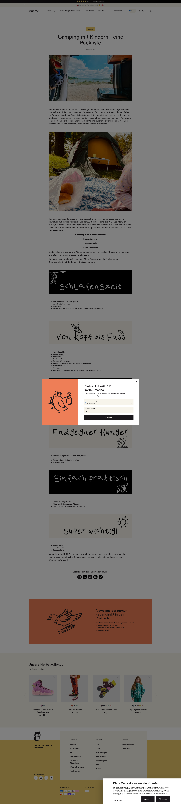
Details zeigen (117, 800)
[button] (108, 402)
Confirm (108, 418)
